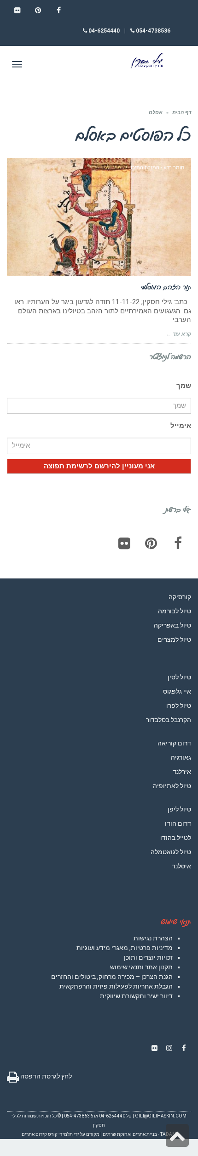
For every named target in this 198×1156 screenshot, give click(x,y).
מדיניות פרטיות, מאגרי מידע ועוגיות (124, 947)
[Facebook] (178, 543)
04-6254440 (103, 31)
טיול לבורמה (174, 611)
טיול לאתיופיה (172, 785)
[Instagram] (169, 1048)
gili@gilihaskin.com (160, 1115)
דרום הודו (178, 823)
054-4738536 (152, 31)
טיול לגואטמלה (171, 852)
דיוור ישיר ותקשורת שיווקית (136, 996)
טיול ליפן (179, 809)
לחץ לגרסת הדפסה (45, 1076)
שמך (183, 386)
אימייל (180, 426)
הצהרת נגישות (153, 938)
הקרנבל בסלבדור (168, 719)
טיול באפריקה (172, 625)
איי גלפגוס (177, 691)
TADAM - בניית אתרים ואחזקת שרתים (139, 1134)
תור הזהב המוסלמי (166, 287)
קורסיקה (180, 596)
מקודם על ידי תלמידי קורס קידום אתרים (60, 1134)
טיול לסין (179, 677)
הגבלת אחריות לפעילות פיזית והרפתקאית (116, 986)
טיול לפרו (178, 705)
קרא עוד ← (178, 334)
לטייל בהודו (175, 837)
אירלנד (182, 771)
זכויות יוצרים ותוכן (148, 957)
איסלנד (181, 866)
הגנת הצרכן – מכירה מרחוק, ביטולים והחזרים (112, 976)
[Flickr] (124, 543)
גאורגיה (181, 757)
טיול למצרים (174, 639)
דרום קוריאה (174, 743)
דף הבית (181, 113)
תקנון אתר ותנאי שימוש (141, 967)
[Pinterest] (151, 543)
